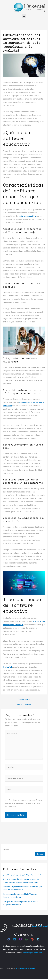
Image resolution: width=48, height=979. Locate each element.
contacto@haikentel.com (32, 952)
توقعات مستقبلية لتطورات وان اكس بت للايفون (22, 874)
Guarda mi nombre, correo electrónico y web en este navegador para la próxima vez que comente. (23, 803)
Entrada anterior (24, 699)
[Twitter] (38, 939)
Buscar (6, 849)
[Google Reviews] (32, 939)
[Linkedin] (14, 939)
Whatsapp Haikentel (39, 926)
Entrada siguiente (24, 704)
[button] (24, 16)
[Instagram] (20, 939)
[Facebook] (8, 939)
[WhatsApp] (26, 939)
